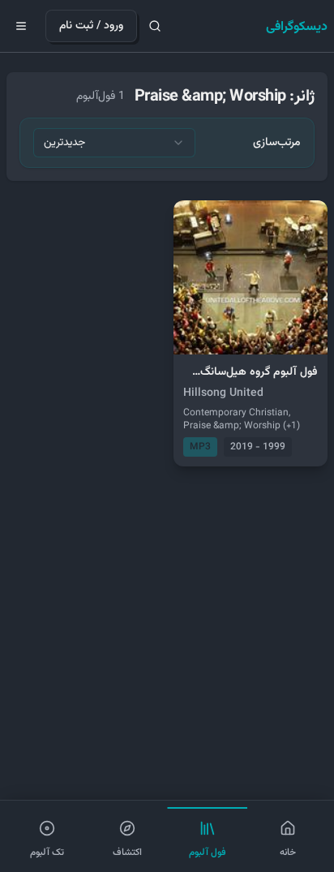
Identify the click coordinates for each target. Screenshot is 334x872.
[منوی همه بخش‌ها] (21, 26)
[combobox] (114, 142)
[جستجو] (154, 26)
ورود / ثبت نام (91, 26)
